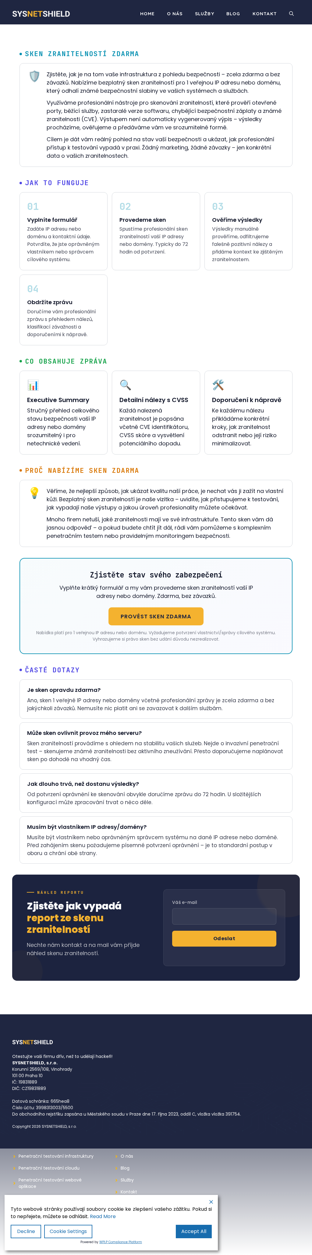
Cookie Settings (68, 1231)
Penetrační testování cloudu (49, 1168)
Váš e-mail (184, 902)
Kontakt (265, 13)
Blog (233, 13)
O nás (175, 13)
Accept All (193, 1231)
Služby (204, 13)
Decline (26, 1231)
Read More (103, 1216)
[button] (291, 13)
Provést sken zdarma (156, 616)
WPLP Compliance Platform (120, 1242)
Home (147, 13)
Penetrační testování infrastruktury (56, 1156)
